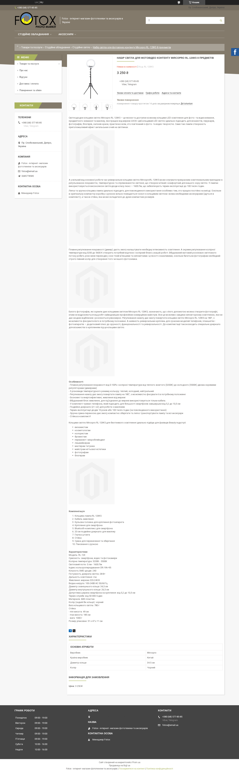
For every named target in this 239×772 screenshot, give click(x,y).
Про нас (23, 70)
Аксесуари (65, 34)
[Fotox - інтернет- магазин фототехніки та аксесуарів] (36, 20)
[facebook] (70, 631)
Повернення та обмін (30, 90)
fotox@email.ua (29, 171)
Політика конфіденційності (159, 768)
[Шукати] (220, 20)
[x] (74, 631)
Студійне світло (81, 47)
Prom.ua (136, 762)
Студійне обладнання (33, 34)
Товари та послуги (31, 47)
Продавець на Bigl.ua (119, 765)
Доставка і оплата (28, 83)
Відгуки (23, 77)
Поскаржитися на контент (132, 768)
